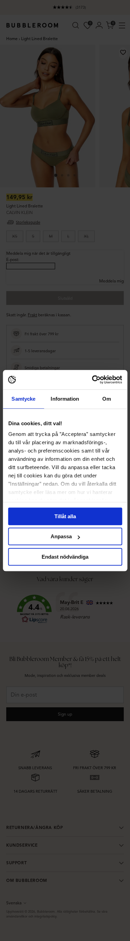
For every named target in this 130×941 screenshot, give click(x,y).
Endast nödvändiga (65, 557)
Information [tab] (65, 399)
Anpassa (61, 536)
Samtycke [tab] (23, 399)
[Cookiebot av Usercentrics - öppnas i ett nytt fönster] (92, 379)
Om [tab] (106, 399)
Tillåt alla (65, 516)
